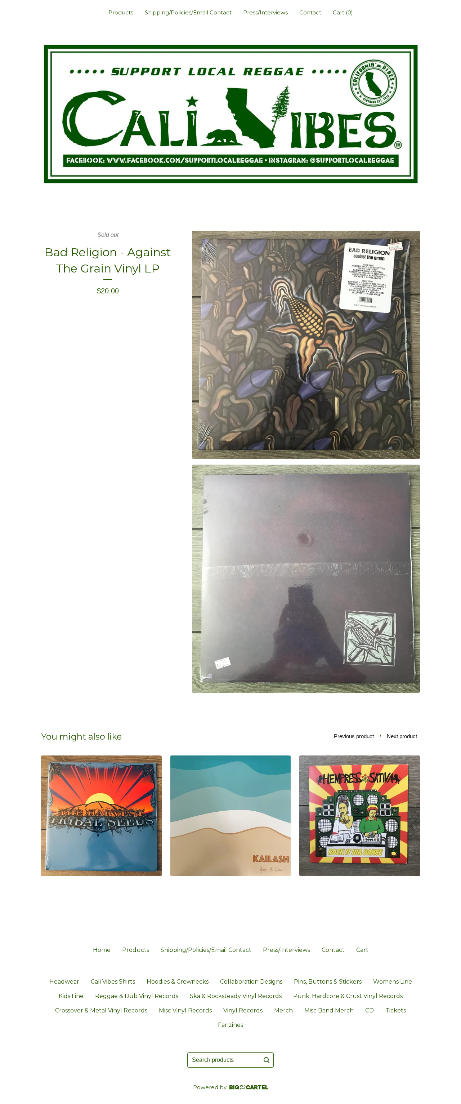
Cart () (343, 12)
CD (369, 1010)
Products (120, 12)
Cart (362, 949)
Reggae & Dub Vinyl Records (136, 996)
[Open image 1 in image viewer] (306, 345)
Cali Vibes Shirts (113, 981)
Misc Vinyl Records (185, 1010)
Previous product (354, 736)
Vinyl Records (243, 1010)
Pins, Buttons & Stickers (328, 981)
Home (102, 949)
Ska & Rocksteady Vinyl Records (236, 996)
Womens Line (392, 981)
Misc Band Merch (329, 1010)
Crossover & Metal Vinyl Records (101, 1010)
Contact (310, 12)
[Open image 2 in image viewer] (306, 579)
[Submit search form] (266, 1060)
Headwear (64, 981)
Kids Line (71, 996)
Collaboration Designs (251, 981)
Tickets (395, 1010)
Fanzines (230, 1024)
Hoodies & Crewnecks (178, 981)
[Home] (230, 114)
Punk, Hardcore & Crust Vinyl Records (348, 996)
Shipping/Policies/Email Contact (188, 12)
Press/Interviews (265, 12)
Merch (283, 1010)
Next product (402, 736)
